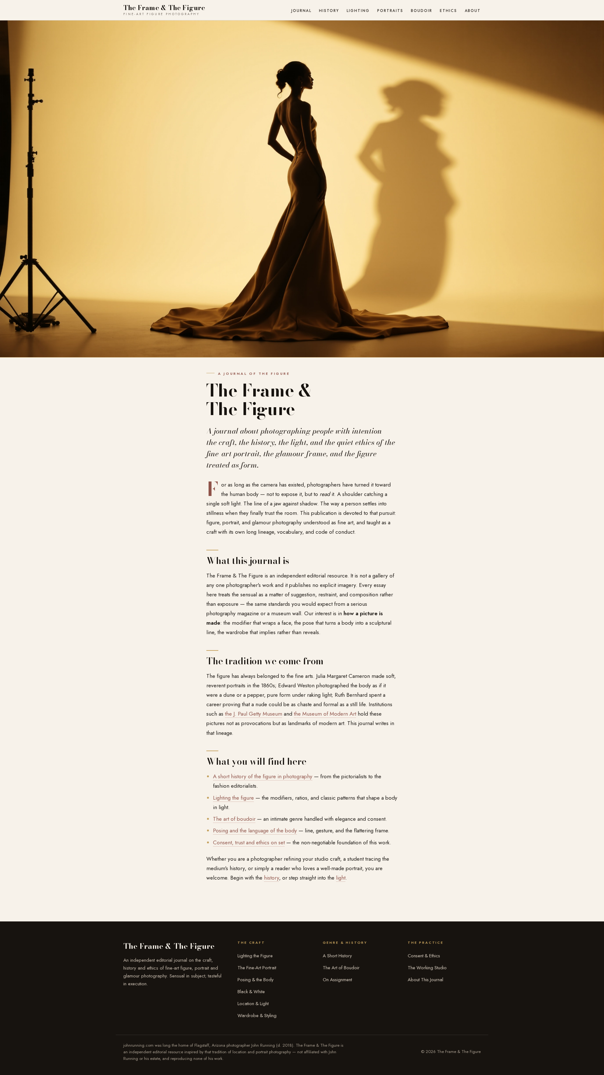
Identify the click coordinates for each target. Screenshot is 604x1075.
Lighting (358, 10)
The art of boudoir (234, 819)
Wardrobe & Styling (257, 1015)
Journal (301, 10)
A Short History (337, 955)
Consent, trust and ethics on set (249, 842)
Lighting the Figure (255, 955)
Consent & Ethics (424, 955)
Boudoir (421, 10)
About (473, 10)
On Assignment (337, 979)
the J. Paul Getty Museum (253, 714)
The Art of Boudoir (341, 967)
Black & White (251, 991)
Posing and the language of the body (255, 830)
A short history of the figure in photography (262, 776)
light (340, 877)
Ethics (448, 10)
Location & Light (253, 1003)
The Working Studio (427, 967)
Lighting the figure (233, 798)
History (329, 10)
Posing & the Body (255, 979)
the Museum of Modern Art (325, 714)
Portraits (390, 10)
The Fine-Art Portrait (257, 967)
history (271, 877)
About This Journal (425, 979)
